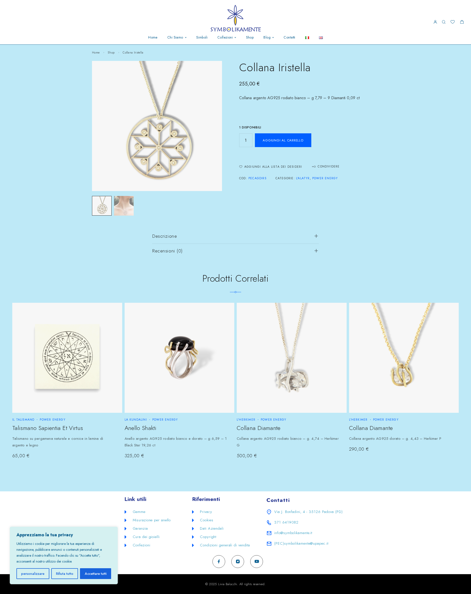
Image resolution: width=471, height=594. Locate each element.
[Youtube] (256, 561)
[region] (64, 555)
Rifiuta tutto (64, 573)
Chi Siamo (175, 38)
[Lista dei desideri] (452, 22)
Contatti (289, 38)
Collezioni (225, 38)
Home (152, 38)
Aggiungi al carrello (283, 140)
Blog (267, 38)
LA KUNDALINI (136, 419)
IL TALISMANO (23, 419)
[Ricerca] (443, 22)
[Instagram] (237, 561)
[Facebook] (218, 561)
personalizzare (32, 573)
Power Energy (325, 178)
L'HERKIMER (246, 419)
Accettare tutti (95, 573)
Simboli (202, 38)
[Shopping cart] (462, 22)
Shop (250, 38)
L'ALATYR (303, 178)
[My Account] (435, 22)
